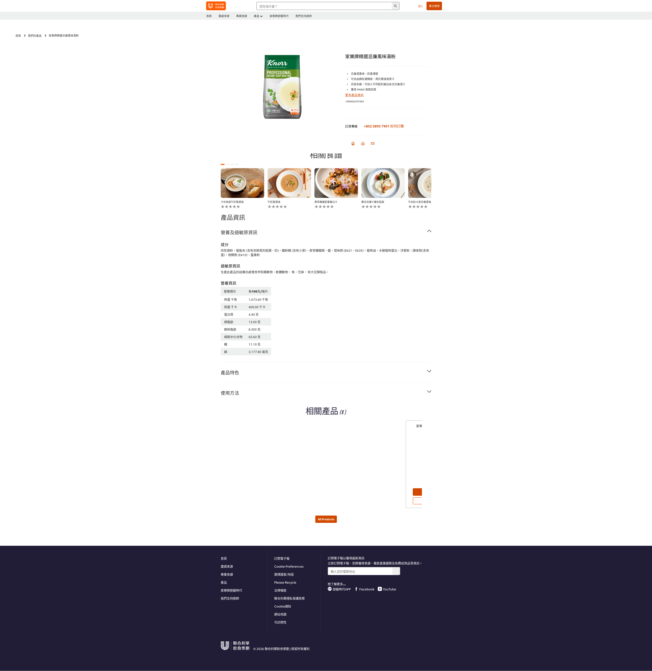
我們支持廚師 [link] (303, 16)
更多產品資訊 (354, 95)
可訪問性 (280, 622)
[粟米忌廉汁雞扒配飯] (383, 183)
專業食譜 (227, 574)
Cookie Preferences (289, 566)
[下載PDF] (352, 143)
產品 (224, 582)
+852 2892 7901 (377, 126)
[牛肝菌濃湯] (289, 183)
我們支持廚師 (230, 598)
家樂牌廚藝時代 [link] (279, 16)
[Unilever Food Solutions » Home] (216, 6)
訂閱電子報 (281, 558)
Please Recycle (285, 582)
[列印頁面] (362, 143)
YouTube (389, 589)
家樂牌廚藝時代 (231, 590)
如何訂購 (397, 126)
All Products (326, 519)
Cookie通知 (282, 606)
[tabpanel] (242, 188)
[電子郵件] (372, 143)
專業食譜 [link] (241, 16)
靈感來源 (227, 566)
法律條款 (280, 590)
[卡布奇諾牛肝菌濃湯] (242, 183)
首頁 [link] (209, 16)
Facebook (366, 589)
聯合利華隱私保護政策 (289, 598)
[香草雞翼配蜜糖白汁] (336, 183)
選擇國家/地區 (284, 574)
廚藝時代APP (342, 589)
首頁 (224, 558)
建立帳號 (434, 6)
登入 (420, 5)
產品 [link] (256, 16)
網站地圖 (280, 614)
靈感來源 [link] (224, 16)
